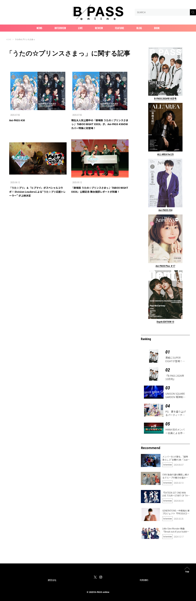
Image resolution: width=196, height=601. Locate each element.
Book (157, 28)
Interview (60, 28)
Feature (119, 28)
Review (99, 28)
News (39, 28)
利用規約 (144, 580)
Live (80, 28)
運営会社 (52, 580)
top (187, 571)
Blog (139, 28)
